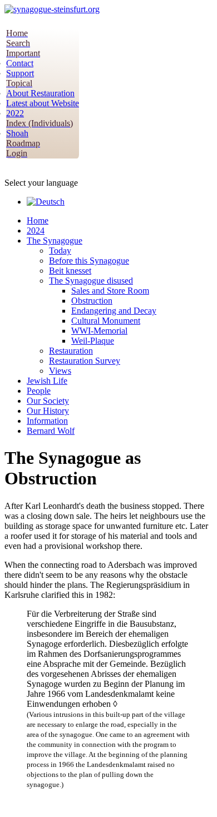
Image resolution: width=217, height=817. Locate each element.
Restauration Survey (84, 360)
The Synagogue (54, 240)
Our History (48, 410)
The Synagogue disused (91, 280)
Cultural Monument (105, 320)
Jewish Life (47, 380)
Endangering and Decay (113, 310)
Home (37, 220)
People (39, 390)
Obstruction (91, 300)
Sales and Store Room (110, 290)
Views (60, 370)
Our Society (48, 400)
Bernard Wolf (51, 430)
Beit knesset (70, 270)
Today (60, 250)
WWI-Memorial (99, 330)
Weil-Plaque (92, 340)
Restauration (71, 350)
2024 (36, 230)
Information (47, 420)
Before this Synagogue (89, 260)
